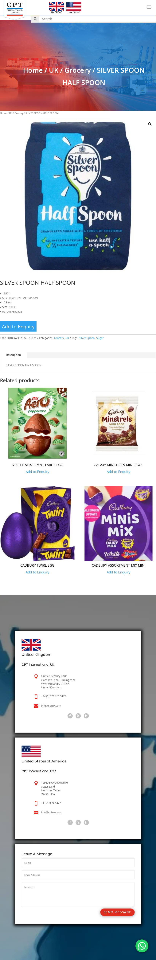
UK (53, 70)
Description (13, 355)
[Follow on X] (77, 715)
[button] (149, 124)
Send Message (117, 912)
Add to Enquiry (18, 326)
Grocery (77, 70)
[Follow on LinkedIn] (86, 715)
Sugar (100, 338)
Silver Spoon (87, 338)
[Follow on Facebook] (69, 715)
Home (33, 70)
